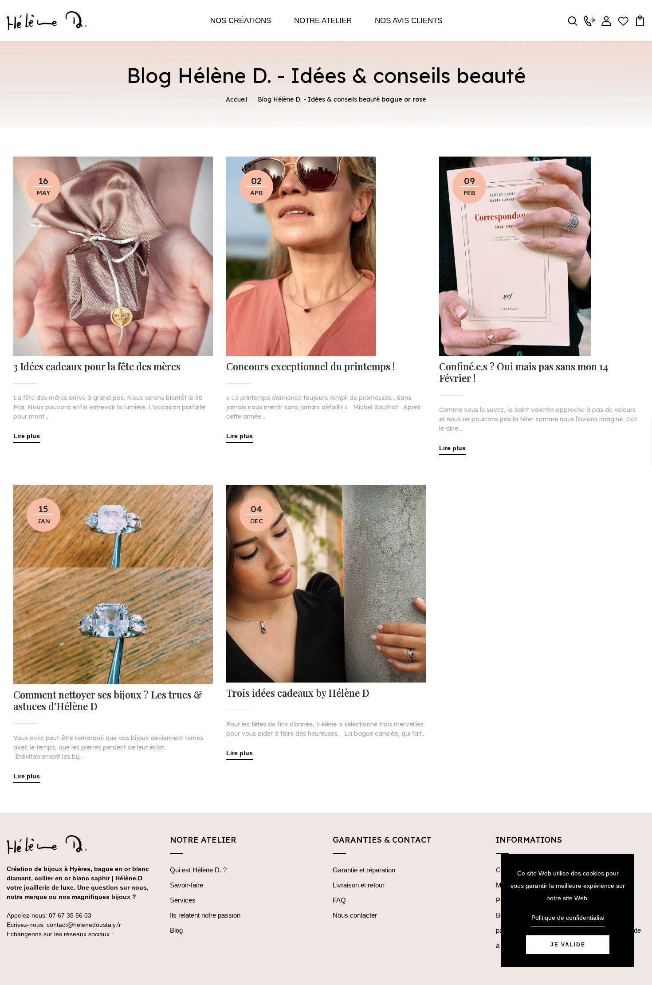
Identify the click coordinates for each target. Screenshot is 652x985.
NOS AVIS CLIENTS (408, 20)
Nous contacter (355, 915)
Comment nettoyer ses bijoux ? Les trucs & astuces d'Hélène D (108, 700)
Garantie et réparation (364, 870)
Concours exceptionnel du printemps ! (310, 366)
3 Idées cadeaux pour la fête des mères (97, 366)
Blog (176, 930)
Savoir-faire (186, 885)
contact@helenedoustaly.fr (84, 924)
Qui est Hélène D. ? (198, 870)
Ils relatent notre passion (205, 915)
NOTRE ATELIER (323, 20)
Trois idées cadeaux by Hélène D (297, 693)
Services (183, 900)
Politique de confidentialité (568, 917)
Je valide (567, 945)
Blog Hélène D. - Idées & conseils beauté (319, 99)
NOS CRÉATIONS (240, 20)
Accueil (236, 99)
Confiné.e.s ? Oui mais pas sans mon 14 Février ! (523, 372)
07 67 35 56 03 (70, 915)
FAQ (339, 900)
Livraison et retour (359, 885)
